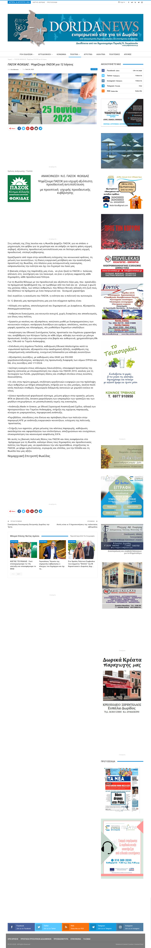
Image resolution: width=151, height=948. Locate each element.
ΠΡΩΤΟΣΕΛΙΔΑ (52, 2)
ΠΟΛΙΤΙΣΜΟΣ (114, 54)
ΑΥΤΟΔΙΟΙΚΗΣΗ (44, 54)
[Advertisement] (52, 148)
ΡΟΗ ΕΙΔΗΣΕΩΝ (26, 54)
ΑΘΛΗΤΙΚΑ (100, 54)
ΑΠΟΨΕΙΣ (127, 54)
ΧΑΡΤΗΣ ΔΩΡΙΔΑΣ (39, 2)
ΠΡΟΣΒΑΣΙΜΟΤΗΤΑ (61, 939)
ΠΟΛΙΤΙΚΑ (74, 54)
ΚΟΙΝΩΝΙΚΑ (61, 54)
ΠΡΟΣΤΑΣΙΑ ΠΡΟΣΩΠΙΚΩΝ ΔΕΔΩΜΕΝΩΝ (36, 939)
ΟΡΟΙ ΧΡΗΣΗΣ (13, 939)
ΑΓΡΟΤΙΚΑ (88, 54)
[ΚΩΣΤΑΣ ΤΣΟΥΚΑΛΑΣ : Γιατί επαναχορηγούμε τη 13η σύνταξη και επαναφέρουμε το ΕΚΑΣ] (23, 549)
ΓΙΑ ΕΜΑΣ (86, 939)
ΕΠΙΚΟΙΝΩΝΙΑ (76, 939)
